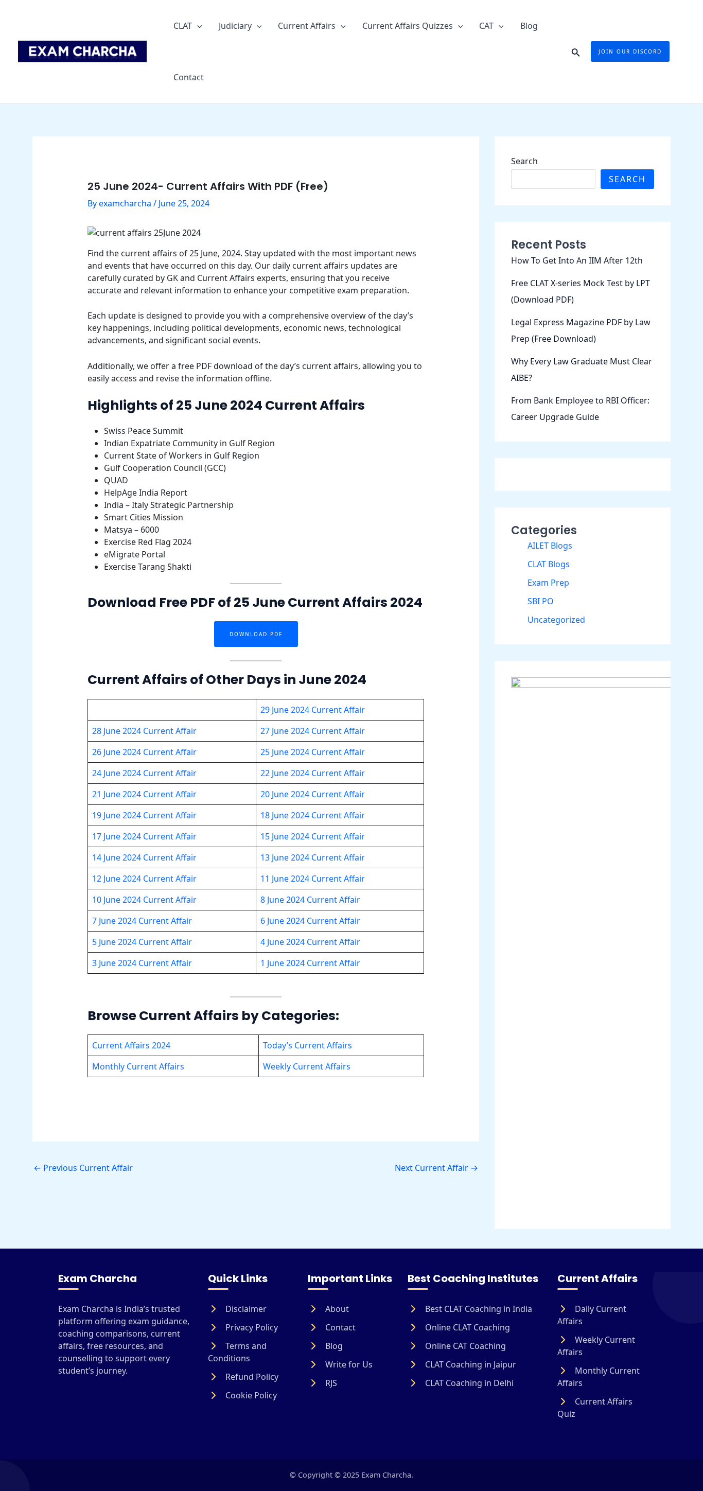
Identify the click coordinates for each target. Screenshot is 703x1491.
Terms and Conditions (237, 1352)
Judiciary (235, 25)
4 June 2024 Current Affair (310, 942)
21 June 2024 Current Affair (144, 794)
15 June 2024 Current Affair (312, 836)
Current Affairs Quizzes (407, 25)
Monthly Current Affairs (138, 1066)
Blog (529, 25)
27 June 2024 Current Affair (312, 730)
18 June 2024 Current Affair (312, 815)
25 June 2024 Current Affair (312, 752)
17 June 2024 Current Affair (144, 836)
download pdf (256, 634)
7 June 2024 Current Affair (142, 920)
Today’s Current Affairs (307, 1045)
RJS (330, 1383)
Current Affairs (307, 25)
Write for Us (348, 1364)
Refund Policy (250, 1376)
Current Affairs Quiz (594, 1407)
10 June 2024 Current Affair (144, 899)
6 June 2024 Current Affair (310, 920)
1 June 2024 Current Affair (310, 963)
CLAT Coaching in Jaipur (469, 1364)
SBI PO (541, 601)
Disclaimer (245, 1308)
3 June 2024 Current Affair (142, 963)
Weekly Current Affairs (306, 1066)
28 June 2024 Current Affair (144, 730)
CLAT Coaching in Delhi (468, 1383)
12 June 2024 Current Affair (144, 878)
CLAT (182, 25)
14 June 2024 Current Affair (144, 857)
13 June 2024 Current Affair (312, 857)
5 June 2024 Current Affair (142, 942)
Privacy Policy (250, 1327)
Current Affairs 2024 (131, 1045)
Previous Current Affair (83, 1167)
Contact (188, 77)
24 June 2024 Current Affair (144, 773)
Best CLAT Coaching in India (477, 1308)
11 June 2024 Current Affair (312, 878)
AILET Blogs (550, 545)
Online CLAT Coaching (466, 1327)
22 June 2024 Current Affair (312, 773)
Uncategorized (556, 619)
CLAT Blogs (549, 564)
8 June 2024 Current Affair (310, 899)
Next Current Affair (436, 1167)
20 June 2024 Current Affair (312, 794)
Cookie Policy (250, 1395)
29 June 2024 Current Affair (312, 709)
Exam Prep (548, 582)
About (336, 1308)
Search (524, 161)
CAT (486, 25)
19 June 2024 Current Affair (144, 815)
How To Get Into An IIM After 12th (577, 260)
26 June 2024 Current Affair (144, 752)
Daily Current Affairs (591, 1315)
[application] (197, 25)
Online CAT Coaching (464, 1346)
